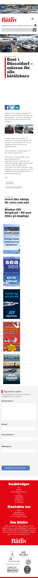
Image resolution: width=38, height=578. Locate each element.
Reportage (19, 496)
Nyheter (19, 490)
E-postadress (8, 435)
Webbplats (7, 447)
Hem (19, 488)
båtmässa (9, 183)
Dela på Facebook (7, 107)
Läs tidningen (19, 502)
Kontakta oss (19, 500)
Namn (5, 424)
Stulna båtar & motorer (19, 492)
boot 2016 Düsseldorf (14, 187)
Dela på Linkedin (17, 107)
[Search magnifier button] (34, 30)
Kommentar (7, 401)
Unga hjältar (19, 498)
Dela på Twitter (12, 107)
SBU (19, 494)
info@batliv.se (19, 512)
